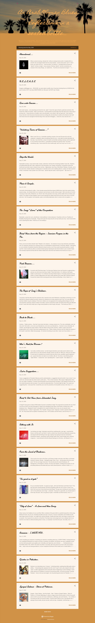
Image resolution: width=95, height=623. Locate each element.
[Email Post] (20, 73)
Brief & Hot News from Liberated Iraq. (38, 398)
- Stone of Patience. (36, 586)
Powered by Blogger (48, 616)
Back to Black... (27, 317)
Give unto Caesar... (28, 103)
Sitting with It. (26, 424)
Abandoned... (26, 54)
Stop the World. (26, 157)
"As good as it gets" (28, 479)
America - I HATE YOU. (31, 532)
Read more (72, 72)
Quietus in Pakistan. (28, 559)
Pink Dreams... (26, 263)
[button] (75, 53)
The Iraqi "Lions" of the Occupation (36, 210)
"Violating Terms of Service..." (33, 129)
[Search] (77, 4)
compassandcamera (50, 619)
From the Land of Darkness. (32, 451)
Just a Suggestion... (29, 371)
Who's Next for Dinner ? (30, 344)
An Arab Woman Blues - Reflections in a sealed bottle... (47, 23)
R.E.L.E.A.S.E (27, 81)
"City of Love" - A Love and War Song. (38, 506)
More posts (47, 611)
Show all (74, 47)
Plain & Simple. (26, 183)
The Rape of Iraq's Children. (32, 290)
